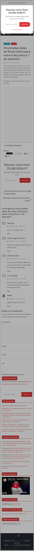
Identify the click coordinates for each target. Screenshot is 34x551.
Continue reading (17, 29)
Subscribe (25, 24)
